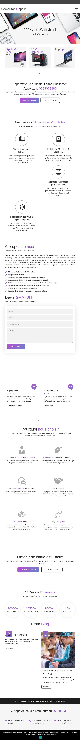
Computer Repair (42, 701)
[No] (78, 735)
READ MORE (9, 648)
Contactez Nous (50, 100)
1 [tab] (39, 73)
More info (15, 50)
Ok (40, 737)
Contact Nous (52, 569)
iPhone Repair (20, 701)
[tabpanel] (15, 57)
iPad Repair (31, 701)
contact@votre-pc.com (64, 720)
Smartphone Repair (57, 701)
